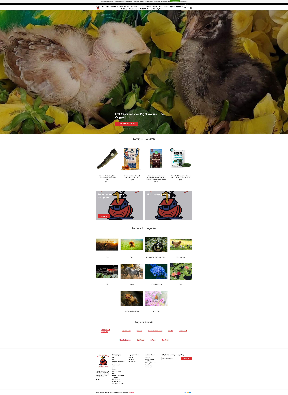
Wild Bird (156, 311)
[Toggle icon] (185, 7)
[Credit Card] (185, 392)
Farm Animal (180, 257)
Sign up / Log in (188, 4)
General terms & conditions (149, 360)
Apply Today (148, 367)
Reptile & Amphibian (132, 311)
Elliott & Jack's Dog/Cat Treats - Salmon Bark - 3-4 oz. (107, 177)
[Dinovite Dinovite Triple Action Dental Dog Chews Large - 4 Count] (181, 159)
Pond (180, 284)
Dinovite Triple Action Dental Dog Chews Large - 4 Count (180, 176)
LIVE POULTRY (144, 9)
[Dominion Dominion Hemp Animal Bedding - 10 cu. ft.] (132, 159)
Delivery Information (151, 363)
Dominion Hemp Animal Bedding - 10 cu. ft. (132, 176)
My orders (131, 359)
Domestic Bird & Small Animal (156, 257)
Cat (107, 257)
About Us (147, 357)
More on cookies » (184, 1)
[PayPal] (188, 392)
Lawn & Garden (156, 284)
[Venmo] (190, 392)
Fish (107, 284)
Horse (132, 284)
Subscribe (186, 358)
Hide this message (175, 1)
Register (131, 357)
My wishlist (132, 361)
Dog (131, 257)
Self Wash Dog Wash (157, 9)
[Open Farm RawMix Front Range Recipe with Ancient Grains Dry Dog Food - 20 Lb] (156, 159)
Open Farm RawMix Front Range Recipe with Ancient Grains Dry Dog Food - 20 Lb (156, 177)
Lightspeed (131, 392)
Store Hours (148, 365)
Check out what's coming (126, 123)
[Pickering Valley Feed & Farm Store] (98, 8)
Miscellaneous (116, 379)
